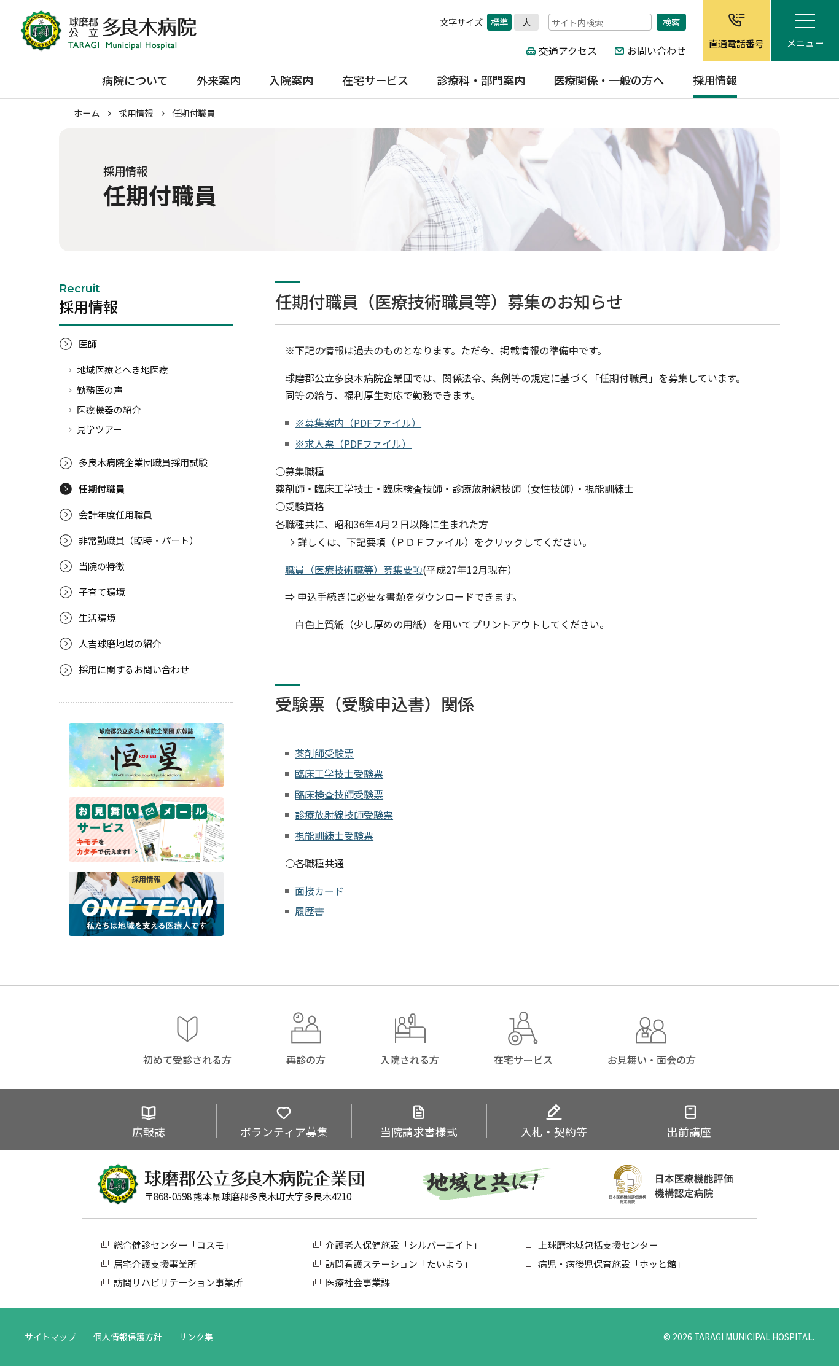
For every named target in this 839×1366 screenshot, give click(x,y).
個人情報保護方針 (127, 1336)
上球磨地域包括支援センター (598, 1244)
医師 (88, 343)
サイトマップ (50, 1336)
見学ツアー (99, 429)
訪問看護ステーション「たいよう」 (399, 1263)
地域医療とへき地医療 (122, 369)
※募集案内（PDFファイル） (358, 422)
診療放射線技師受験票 (344, 814)
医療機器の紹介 (109, 409)
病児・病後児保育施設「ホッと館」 (611, 1263)
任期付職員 (102, 488)
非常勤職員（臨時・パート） (138, 540)
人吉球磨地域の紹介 (120, 643)
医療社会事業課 (358, 1282)
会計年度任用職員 (115, 514)
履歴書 (309, 911)
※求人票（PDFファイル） (353, 443)
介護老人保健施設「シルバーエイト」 (404, 1244)
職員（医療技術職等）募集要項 (354, 569)
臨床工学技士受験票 (339, 773)
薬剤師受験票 (324, 753)
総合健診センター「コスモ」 (173, 1244)
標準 (499, 21)
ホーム (87, 112)
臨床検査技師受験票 (339, 794)
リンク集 (196, 1336)
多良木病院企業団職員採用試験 (143, 462)
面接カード (319, 890)
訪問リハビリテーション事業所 (178, 1282)
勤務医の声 (100, 389)
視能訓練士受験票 (334, 835)
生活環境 (97, 617)
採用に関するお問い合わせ (134, 669)
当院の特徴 (102, 566)
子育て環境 (102, 591)
